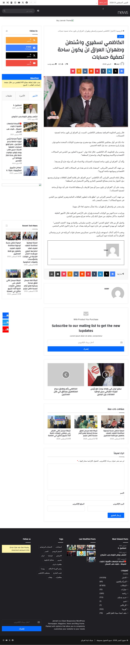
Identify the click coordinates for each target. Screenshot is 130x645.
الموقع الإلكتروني (78, 504)
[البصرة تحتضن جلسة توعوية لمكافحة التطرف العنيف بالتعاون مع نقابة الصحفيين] (112, 421)
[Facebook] (6, 316)
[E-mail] (119, 263)
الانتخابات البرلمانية (46, 547)
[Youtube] (6, 329)
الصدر (46, 551)
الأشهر (35, 96)
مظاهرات (59, 577)
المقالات (123, 585)
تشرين (60, 560)
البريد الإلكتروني (118, 504)
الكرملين (59, 556)
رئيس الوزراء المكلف (55, 569)
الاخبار (113, 31)
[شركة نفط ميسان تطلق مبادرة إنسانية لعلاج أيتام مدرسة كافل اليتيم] (85, 421)
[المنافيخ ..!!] (30, 108)
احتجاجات (59, 547)
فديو (125, 601)
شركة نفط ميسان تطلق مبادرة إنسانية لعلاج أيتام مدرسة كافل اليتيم (88, 433)
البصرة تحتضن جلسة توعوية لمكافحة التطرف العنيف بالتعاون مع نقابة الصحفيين (113, 433)
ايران (42, 556)
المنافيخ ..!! (17, 105)
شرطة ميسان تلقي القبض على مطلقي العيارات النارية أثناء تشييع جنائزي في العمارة (67, 3)
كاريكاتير (123, 605)
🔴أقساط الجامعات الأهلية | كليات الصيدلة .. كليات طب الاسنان (14, 128)
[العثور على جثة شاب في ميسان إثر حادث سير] (81, 553)
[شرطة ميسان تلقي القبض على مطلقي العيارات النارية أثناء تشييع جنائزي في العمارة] (59, 421)
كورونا (124, 609)
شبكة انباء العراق (87, 640)
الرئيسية (119, 31)
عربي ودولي (122, 597)
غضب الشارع (57, 573)
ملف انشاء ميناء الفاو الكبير (116, 613)
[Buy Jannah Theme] (65, 20)
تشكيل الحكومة (49, 560)
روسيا (43, 569)
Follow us (27, 539)
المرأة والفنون (121, 581)
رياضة (124, 593)
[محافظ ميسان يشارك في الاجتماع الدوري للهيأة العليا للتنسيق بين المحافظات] (71, 553)
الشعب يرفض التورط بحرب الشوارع (24, 116)
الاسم (122, 493)
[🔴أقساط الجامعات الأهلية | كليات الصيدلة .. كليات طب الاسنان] (30, 127)
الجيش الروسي (57, 551)
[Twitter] (6, 322)
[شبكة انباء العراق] (109, 11)
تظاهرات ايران (57, 564)
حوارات (124, 589)
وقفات (50, 577)
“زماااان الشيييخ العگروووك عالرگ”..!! (14, 169)
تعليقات (9, 96)
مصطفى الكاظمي (44, 573)
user (118, 64)
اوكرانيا (50, 556)
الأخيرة (22, 96)
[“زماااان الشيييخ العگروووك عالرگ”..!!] (30, 171)
